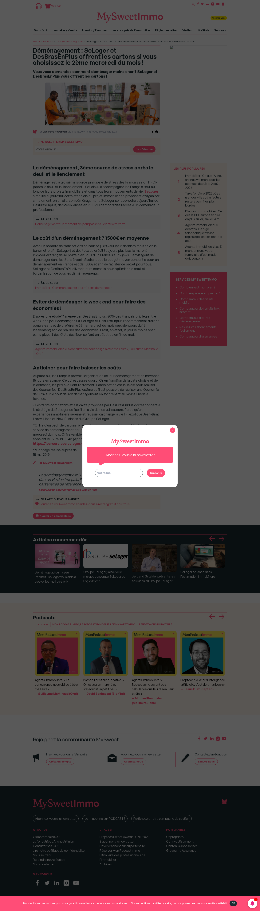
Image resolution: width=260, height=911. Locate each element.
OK (233, 903)
